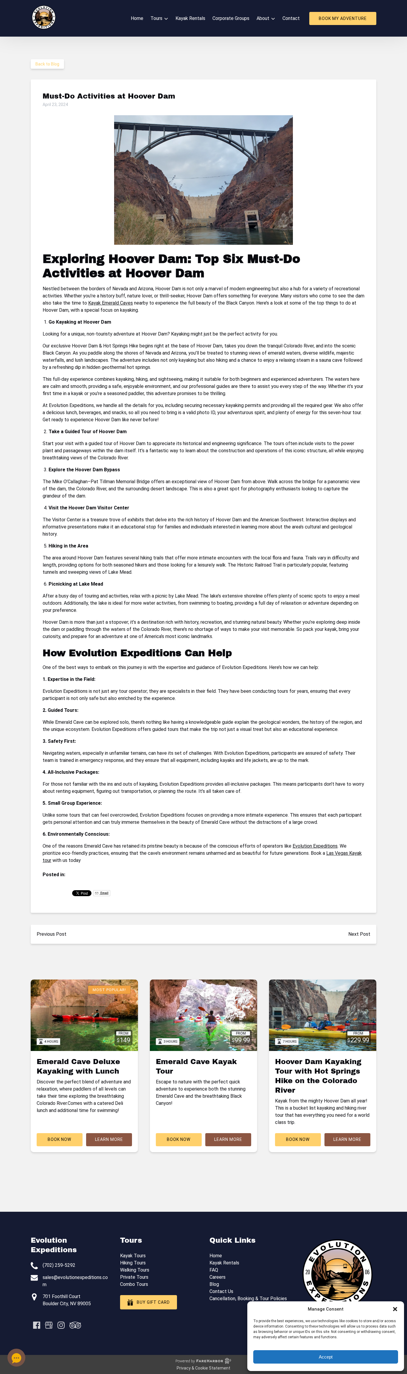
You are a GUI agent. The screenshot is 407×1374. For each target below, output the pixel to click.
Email (104, 893)
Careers (217, 1277)
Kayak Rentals (190, 18)
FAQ (213, 1270)
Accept (326, 1356)
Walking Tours (134, 1270)
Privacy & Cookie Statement (203, 1368)
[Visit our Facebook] (36, 1325)
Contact (291, 18)
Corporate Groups (230, 18)
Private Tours (134, 1277)
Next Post (359, 934)
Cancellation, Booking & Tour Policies (248, 1298)
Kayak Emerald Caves (110, 303)
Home (137, 18)
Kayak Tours (133, 1255)
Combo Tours (134, 1284)
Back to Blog (47, 64)
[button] (395, 1309)
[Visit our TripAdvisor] (75, 1325)
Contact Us (221, 1291)
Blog (214, 1284)
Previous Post (51, 934)
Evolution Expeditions (315, 846)
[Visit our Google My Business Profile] (49, 1325)
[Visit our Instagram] (61, 1325)
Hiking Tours (133, 1263)
